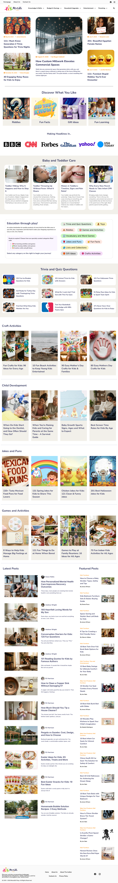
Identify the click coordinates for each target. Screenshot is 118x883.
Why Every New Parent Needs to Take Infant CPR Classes (100, 188)
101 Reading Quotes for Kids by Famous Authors (56, 660)
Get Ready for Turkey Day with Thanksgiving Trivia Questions (25, 293)
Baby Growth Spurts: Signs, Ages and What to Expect (73, 428)
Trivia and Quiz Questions (59, 269)
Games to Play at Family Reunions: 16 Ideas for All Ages (72, 553)
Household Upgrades (71, 8)
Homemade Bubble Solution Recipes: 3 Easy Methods (55, 807)
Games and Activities (15, 511)
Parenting (101, 8)
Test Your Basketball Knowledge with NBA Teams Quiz (63, 307)
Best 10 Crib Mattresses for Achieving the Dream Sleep (89, 778)
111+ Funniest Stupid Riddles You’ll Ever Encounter (98, 76)
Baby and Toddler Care (59, 160)
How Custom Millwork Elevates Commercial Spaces (55, 62)
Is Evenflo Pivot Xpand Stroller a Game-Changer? (89, 835)
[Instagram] (114, 2)
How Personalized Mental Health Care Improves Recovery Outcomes (57, 584)
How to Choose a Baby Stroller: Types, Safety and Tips (89, 581)
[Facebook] (110, 2)
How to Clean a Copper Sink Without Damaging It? (55, 684)
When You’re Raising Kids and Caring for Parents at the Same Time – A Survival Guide (42, 431)
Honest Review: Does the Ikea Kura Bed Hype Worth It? (89, 853)
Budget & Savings (53, 8)
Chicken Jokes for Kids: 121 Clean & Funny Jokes (73, 493)
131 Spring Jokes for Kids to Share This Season (42, 493)
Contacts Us (53, 876)
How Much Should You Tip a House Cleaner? (55, 709)
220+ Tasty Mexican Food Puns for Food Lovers (13, 493)
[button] (114, 8)
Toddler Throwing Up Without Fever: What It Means (43, 188)
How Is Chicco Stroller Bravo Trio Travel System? (89, 816)
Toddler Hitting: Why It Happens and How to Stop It (17, 188)
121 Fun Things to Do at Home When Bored (43, 552)
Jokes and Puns (12, 451)
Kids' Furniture (84, 575)
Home (47, 872)
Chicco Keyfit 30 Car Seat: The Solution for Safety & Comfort (89, 761)
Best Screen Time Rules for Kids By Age (102, 427)
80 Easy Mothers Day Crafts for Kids (101, 367)
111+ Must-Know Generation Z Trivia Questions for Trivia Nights (17, 44)
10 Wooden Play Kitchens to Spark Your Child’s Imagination (89, 721)
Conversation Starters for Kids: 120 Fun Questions (56, 635)
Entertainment (88, 8)
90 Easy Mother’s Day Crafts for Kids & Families (73, 368)
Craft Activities (11, 326)
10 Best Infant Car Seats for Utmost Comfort (87, 741)
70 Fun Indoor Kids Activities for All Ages (102, 552)
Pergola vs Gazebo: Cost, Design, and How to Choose (57, 733)
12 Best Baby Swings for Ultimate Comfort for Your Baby (88, 669)
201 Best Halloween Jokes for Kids (101, 492)
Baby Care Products (86, 681)
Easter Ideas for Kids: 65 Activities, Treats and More (54, 758)
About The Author (66, 872)
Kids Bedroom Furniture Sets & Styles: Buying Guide (90, 598)
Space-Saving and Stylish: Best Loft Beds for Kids (89, 616)
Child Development (14, 385)
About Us (54, 872)
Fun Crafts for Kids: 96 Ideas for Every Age (14, 367)
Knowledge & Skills (35, 8)
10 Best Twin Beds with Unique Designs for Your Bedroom (90, 796)
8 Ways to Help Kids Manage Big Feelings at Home (15, 553)
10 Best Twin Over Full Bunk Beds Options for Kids (89, 649)
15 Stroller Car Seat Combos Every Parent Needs (89, 688)
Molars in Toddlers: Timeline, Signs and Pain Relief (72, 188)
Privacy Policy (63, 876)
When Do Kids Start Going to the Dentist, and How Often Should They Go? (14, 430)
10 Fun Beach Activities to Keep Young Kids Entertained (44, 368)
